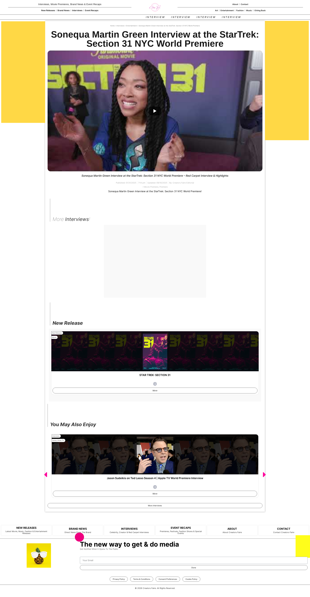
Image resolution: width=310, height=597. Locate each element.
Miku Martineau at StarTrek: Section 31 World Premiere (155, 271)
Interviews (77, 10)
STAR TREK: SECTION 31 (154, 375)
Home (112, 26)
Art (216, 10)
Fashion (240, 10)
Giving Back (260, 10)
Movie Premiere (151, 187)
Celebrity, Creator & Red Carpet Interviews (129, 532)
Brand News (64, 10)
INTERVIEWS (129, 528)
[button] (45, 474)
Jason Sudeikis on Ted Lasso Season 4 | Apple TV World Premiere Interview (155, 478)
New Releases (48, 10)
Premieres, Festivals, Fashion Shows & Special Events (181, 532)
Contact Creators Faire (283, 532)
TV (63, 440)
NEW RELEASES (26, 527)
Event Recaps (91, 10)
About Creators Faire (232, 532)
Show (59, 440)
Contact (244, 4)
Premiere (163, 187)
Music (249, 10)
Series (54, 440)
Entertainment (227, 10)
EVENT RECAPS (181, 527)
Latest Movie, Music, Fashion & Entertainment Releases (26, 532)
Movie (109, 233)
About (235, 4)
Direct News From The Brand (78, 532)
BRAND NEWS (78, 528)
